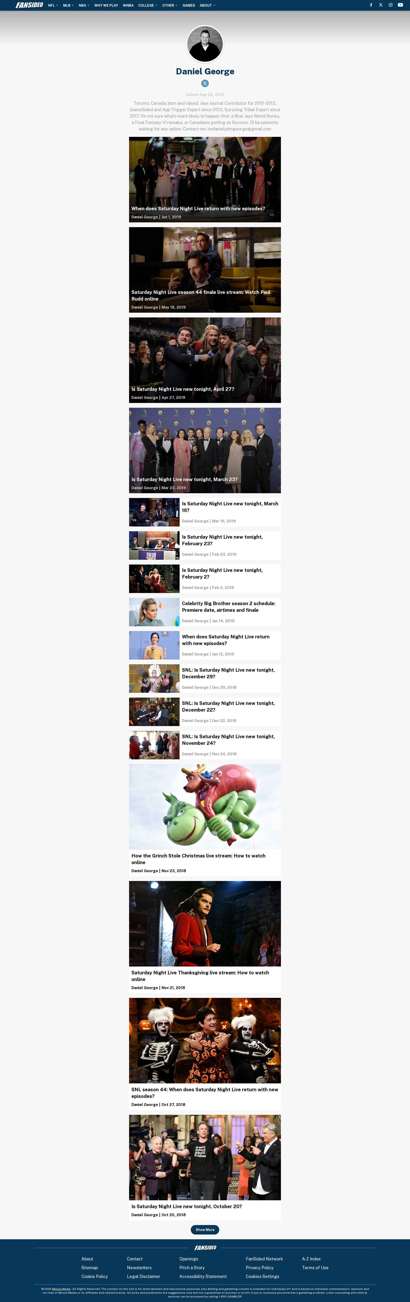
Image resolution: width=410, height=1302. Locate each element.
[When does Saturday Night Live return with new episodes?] (205, 179)
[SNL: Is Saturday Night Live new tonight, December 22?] (205, 712)
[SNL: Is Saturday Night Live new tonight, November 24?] (205, 745)
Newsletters (139, 1267)
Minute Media (61, 1289)
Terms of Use (315, 1267)
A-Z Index (311, 1258)
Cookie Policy (94, 1276)
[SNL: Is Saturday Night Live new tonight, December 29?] (205, 678)
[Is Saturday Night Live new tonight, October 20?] (205, 1167)
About (87, 1258)
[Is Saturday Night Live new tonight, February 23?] (205, 545)
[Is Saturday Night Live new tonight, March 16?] (205, 512)
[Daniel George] (144, 217)
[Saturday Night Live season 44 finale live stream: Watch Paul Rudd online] (205, 270)
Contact (135, 1258)
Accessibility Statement (203, 1276)
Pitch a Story (192, 1267)
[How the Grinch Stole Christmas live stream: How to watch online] (205, 820)
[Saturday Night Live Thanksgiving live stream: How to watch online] (205, 937)
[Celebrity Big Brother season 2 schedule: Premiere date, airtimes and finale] (205, 612)
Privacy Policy (260, 1267)
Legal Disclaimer (143, 1276)
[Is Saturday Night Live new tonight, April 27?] (205, 360)
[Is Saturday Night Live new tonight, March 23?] (205, 450)
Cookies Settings (262, 1276)
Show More (205, 1230)
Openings (188, 1258)
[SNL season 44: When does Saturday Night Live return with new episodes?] (205, 1054)
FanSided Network (264, 1258)
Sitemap (89, 1267)
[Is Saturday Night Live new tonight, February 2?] (205, 579)
